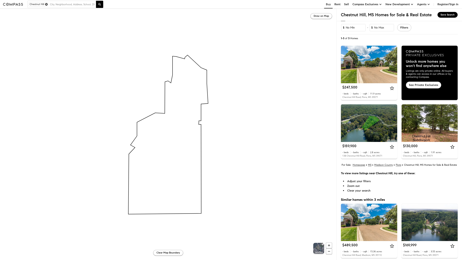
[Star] (392, 88)
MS (369, 164)
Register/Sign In (447, 4)
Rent (337, 4)
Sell (346, 4)
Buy (328, 4)
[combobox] (72, 4)
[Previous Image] (345, 64)
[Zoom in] (329, 245)
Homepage (359, 164)
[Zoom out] (329, 251)
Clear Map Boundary (168, 252)
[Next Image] (393, 64)
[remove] (46, 4)
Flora (398, 164)
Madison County (383, 164)
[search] (99, 4)
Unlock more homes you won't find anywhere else (426, 63)
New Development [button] (397, 4)
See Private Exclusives (423, 85)
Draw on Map (321, 16)
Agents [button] (421, 4)
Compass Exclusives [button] (365, 4)
